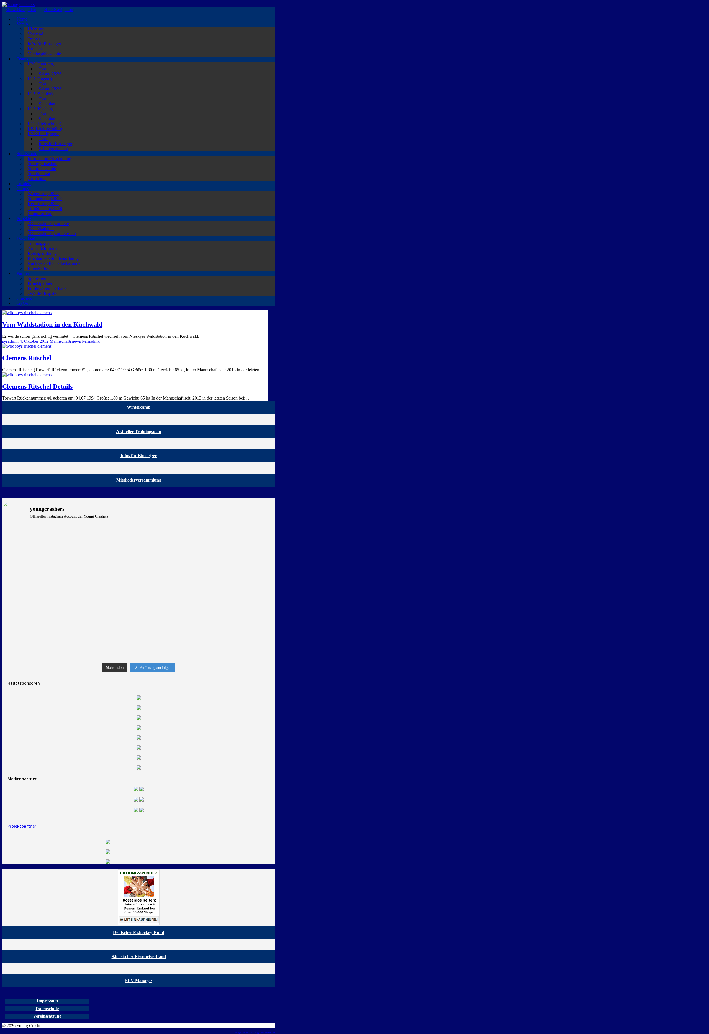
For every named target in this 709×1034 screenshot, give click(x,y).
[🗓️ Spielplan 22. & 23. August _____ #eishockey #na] (207, 535)
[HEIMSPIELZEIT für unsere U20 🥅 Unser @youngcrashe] (69, 602)
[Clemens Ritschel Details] (27, 374)
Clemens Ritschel (26, 358)
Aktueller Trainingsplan (138, 431)
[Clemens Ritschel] (27, 346)
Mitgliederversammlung (138, 480)
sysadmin (10, 341)
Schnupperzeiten (53, 148)
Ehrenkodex (38, 268)
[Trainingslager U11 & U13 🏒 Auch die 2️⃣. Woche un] (207, 640)
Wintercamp (138, 407)
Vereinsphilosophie (44, 54)
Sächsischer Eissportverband (139, 956)
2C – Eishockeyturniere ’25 (52, 233)
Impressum (47, 1001)
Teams (22, 59)
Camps (23, 188)
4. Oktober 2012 (34, 341)
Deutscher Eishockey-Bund (138, 932)
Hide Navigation (58, 9)
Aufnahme (37, 178)
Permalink (91, 341)
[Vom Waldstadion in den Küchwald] (27, 312)
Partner (23, 273)
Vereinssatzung (47, 1016)
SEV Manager (138, 980)
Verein (22, 24)
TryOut (23, 303)
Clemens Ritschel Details (37, 386)
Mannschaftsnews (65, 341)
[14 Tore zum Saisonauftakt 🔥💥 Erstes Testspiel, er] (207, 596)
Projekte (24, 218)
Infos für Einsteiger (138, 455)
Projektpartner (21, 826)
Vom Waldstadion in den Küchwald (52, 324)
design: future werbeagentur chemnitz (254, 1032)
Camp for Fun (40, 213)
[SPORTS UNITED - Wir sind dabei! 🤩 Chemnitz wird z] (69, 555)
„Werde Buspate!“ (44, 293)
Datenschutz (47, 1008)
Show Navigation (21, 9)
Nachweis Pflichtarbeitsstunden (55, 263)
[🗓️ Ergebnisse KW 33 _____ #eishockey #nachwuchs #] (69, 627)
